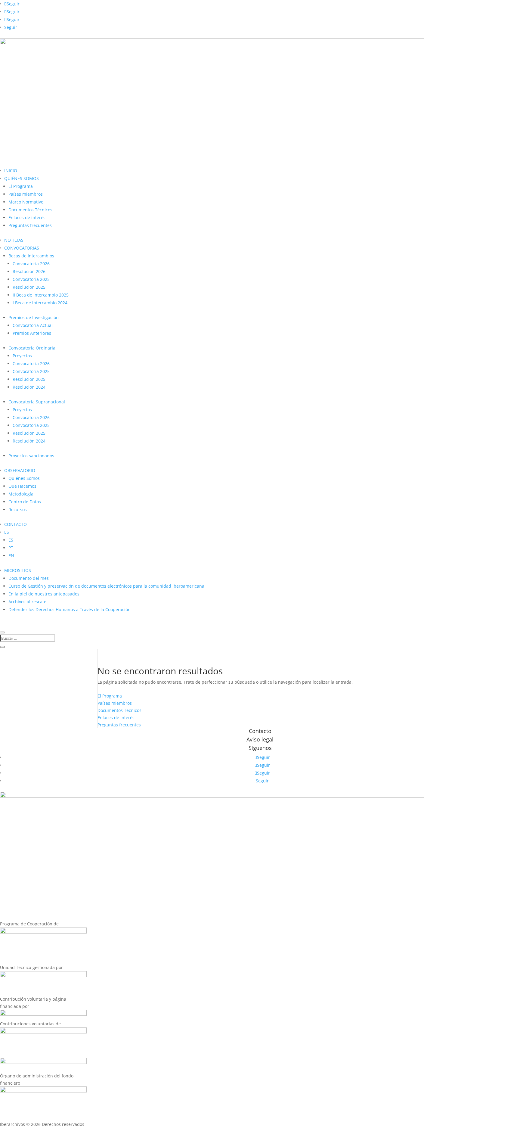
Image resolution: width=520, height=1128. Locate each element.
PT (10, 548)
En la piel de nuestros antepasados (43, 594)
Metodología (20, 494)
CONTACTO (15, 524)
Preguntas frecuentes (30, 225)
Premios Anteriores (32, 333)
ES (6, 532)
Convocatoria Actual (33, 325)
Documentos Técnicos (30, 210)
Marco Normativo (25, 202)
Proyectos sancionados (31, 455)
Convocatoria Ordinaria (31, 348)
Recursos (17, 509)
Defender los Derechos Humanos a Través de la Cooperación (69, 609)
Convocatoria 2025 (31, 279)
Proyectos (22, 356)
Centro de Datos (24, 502)
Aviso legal (260, 739)
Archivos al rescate (27, 601)
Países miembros (25, 194)
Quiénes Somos (24, 478)
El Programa (20, 186)
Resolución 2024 (29, 387)
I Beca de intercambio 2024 (40, 303)
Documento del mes (28, 578)
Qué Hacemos (22, 486)
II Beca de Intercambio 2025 (41, 295)
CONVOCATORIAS (21, 248)
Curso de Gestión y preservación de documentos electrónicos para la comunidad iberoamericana (106, 586)
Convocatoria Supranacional (36, 402)
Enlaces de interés (26, 217)
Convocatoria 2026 (31, 263)
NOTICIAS (13, 240)
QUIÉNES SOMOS (21, 178)
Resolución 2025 (29, 287)
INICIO (10, 170)
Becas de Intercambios (31, 256)
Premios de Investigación (33, 317)
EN (11, 555)
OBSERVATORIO (19, 470)
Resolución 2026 (29, 271)
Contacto (260, 731)
